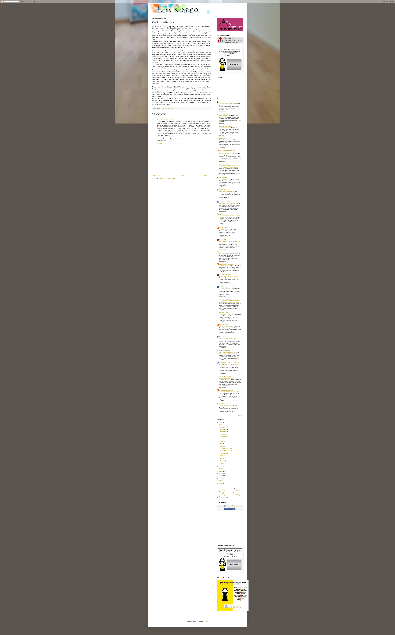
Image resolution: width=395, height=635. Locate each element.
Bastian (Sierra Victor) (223, 492)
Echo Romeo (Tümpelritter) (224, 496)
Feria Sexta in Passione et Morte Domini (229, 391)
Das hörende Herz (224, 164)
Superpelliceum (223, 227)
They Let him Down (224, 253)
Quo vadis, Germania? (225, 288)
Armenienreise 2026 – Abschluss (227, 203)
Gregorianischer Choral (226, 390)
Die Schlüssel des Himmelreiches (227, 103)
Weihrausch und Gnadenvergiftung (229, 202)
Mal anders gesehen (226, 450)
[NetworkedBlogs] (229, 506)
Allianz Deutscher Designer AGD (237, 494)
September (223, 436)
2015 (220, 466)
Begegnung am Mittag (224, 127)
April (221, 446)
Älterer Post (207, 175)
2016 (220, 427)
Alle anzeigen (240, 415)
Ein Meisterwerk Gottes (225, 314)
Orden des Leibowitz (225, 299)
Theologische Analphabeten (226, 326)
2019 (220, 422)
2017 (220, 425)
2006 (220, 481)
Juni (221, 441)
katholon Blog (223, 214)
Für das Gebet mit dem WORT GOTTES (229, 241)
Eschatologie (222, 265)
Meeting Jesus (223, 312)
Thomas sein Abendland (226, 264)
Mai (221, 443)
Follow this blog (230, 509)
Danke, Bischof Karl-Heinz (226, 139)
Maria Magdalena (224, 325)
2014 (220, 469)
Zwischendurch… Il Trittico (226, 352)
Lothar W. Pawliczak (163, 119)
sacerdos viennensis (225, 102)
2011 (220, 476)
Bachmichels (223, 337)
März (221, 458)
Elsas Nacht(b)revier (225, 126)
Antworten (160, 143)
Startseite (182, 175)
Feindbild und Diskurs (226, 448)
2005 (220, 483)
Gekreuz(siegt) (223, 114)
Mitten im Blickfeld (223, 115)
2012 (220, 473)
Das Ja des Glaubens (225, 376)
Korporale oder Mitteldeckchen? (227, 191)
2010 (220, 478)
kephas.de (222, 252)
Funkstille (222, 455)
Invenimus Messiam (225, 275)
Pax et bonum (223, 177)
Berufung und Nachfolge (225, 405)
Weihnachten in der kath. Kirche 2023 (228, 276)
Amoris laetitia (224, 453)
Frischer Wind (223, 240)
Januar (222, 463)
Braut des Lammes (224, 350)
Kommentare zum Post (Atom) (167, 178)
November (223, 431)
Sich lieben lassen (223, 179)
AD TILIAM (222, 190)
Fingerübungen (223, 229)
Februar (222, 461)
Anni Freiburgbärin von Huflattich (229, 287)
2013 (220, 471)
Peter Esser (236, 491)
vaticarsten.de (223, 138)
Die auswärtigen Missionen (227, 150)
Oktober (222, 434)
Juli (221, 439)
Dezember (223, 429)
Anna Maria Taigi (223, 366)
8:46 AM (171, 119)
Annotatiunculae (224, 404)
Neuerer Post (156, 175)
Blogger (206, 621)
